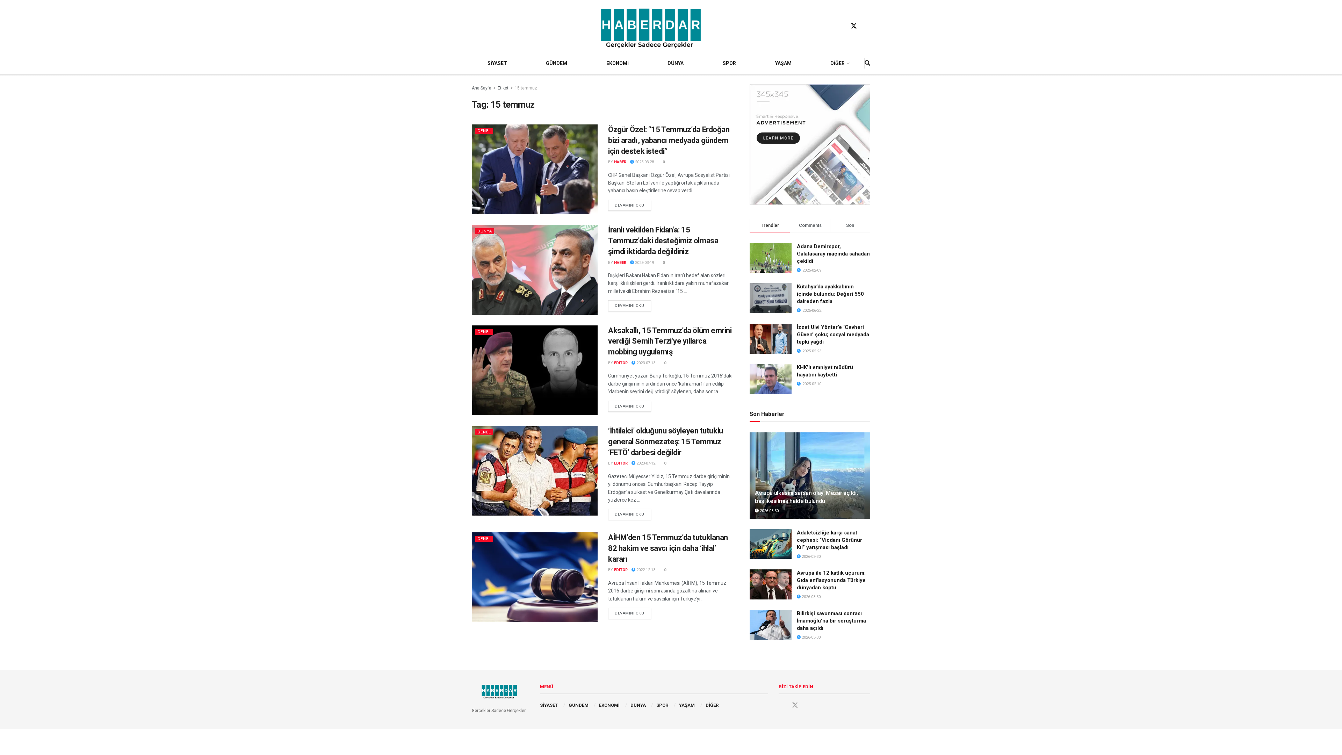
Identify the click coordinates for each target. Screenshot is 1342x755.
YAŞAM (783, 63)
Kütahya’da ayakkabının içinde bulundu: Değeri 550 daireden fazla (830, 293)
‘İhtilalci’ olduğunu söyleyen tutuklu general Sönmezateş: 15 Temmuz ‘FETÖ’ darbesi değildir (665, 441)
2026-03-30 (769, 511)
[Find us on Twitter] (854, 26)
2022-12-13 (645, 570)
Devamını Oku (633, 205)
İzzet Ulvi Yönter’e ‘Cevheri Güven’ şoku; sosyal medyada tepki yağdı (833, 334)
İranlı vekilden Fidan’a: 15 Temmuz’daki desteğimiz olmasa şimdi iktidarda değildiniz (663, 240)
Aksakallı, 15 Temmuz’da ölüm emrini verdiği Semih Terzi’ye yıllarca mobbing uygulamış (670, 341)
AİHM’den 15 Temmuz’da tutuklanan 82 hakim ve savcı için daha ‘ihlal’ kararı (668, 548)
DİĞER (837, 63)
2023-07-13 (645, 363)
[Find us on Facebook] (840, 26)
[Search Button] (867, 63)
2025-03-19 (644, 262)
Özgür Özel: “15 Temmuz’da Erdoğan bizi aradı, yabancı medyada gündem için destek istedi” (668, 140)
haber (620, 162)
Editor (621, 363)
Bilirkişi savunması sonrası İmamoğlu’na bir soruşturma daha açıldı (831, 620)
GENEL (484, 131)
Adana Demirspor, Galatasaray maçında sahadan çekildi (833, 253)
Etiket (503, 88)
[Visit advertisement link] (810, 144)
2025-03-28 (644, 162)
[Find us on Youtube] (867, 26)
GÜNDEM (556, 63)
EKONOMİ (617, 63)
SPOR (729, 63)
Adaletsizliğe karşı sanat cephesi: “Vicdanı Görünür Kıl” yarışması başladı (829, 540)
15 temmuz (526, 88)
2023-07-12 (645, 463)
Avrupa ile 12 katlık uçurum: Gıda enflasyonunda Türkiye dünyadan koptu (831, 580)
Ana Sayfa (481, 88)
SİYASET (497, 63)
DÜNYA (676, 63)
